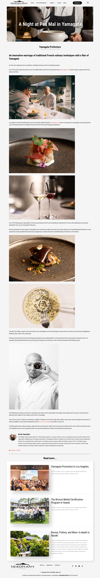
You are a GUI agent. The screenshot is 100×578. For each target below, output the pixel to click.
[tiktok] (82, 566)
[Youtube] (79, 566)
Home (32, 3)
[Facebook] (73, 566)
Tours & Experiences (41, 3)
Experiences (49, 565)
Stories (59, 3)
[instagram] (76, 566)
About (64, 3)
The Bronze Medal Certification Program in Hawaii (67, 501)
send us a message (44, 421)
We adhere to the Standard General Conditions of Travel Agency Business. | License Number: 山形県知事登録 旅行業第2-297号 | (47, 575)
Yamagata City (65, 69)
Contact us (57, 565)
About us (42, 565)
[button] (88, 2)
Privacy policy (75, 575)
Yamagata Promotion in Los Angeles (70, 466)
